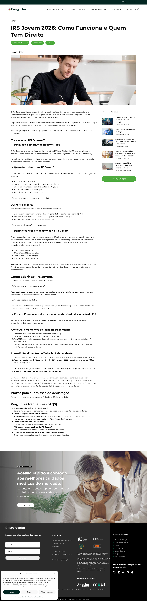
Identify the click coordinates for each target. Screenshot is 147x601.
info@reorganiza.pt (61, 560)
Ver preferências (47, 592)
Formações (119, 548)
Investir (74, 9)
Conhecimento (128, 9)
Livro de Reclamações (68, 589)
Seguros (64, 9)
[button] (54, 574)
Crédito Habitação (52, 9)
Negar (29, 592)
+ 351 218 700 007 (60, 551)
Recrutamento (120, 556)
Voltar (13, 21)
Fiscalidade (37, 43)
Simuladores (114, 9)
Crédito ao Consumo (98, 9)
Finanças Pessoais (20, 43)
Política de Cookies (21, 597)
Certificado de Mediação (97, 589)
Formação (82, 9)
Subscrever (22, 558)
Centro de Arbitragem (82, 589)
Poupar (50, 43)
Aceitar (11, 592)
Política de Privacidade (35, 597)
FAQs (117, 554)
